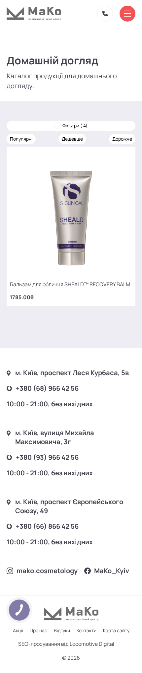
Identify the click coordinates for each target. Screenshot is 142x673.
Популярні (21, 139)
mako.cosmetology (47, 570)
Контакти (86, 630)
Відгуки (62, 630)
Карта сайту (116, 630)
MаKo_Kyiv (111, 570)
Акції (18, 630)
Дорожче (122, 139)
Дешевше (72, 139)
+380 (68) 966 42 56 (47, 388)
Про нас (38, 630)
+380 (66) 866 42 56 (47, 526)
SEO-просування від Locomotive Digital (66, 643)
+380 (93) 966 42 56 (47, 457)
